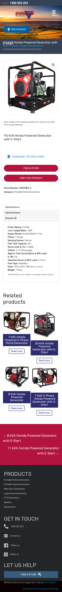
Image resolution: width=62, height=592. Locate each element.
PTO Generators (11, 498)
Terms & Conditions (39, 589)
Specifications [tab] (12, 207)
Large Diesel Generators (15, 493)
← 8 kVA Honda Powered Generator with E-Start (30, 438)
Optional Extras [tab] (12, 212)
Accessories (9, 507)
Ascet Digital (49, 582)
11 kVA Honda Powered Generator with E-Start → (33, 450)
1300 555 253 (15, 3)
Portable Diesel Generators (16, 484)
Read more (16, 351)
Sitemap (54, 589)
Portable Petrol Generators (31, 46)
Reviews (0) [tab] (11, 218)
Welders (8, 502)
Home (5, 46)
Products (14, 46)
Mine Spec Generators (14, 489)
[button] (53, 65)
